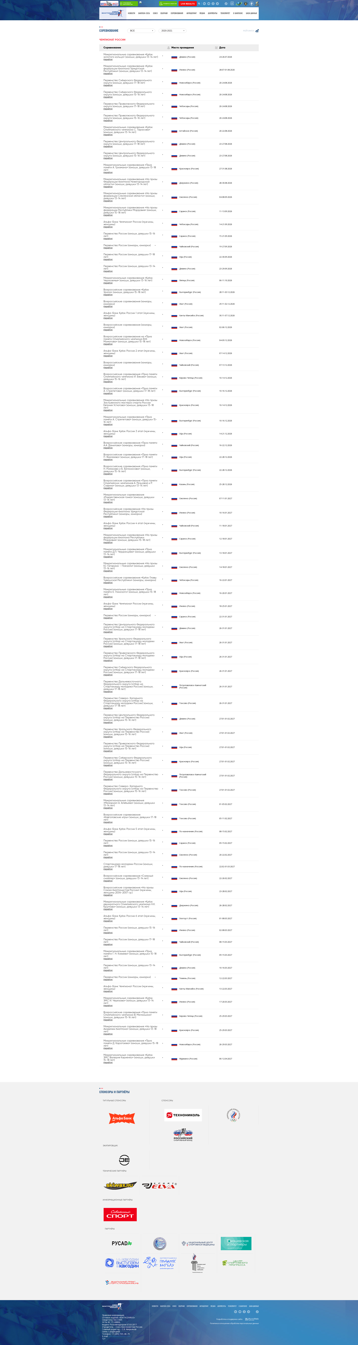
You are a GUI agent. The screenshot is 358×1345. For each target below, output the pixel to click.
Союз (155, 13)
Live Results (188, 3)
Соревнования (177, 13)
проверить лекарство (170, 3)
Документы (212, 13)
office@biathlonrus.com (119, 1336)
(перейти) (108, 59)
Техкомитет (225, 13)
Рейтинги (248, 30)
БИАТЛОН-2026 (144, 13)
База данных (251, 13)
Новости (131, 13)
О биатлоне (238, 13)
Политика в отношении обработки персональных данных (234, 1323)
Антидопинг (192, 13)
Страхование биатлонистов (127, 3)
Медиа (202, 13)
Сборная (164, 13)
